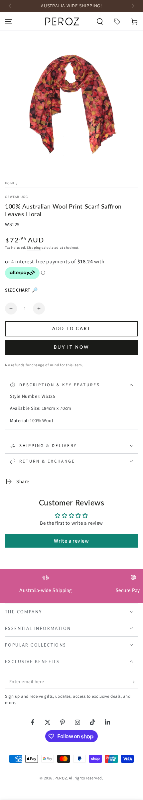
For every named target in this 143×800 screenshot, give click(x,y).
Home (10, 183)
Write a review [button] (71, 540)
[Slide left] (10, 6)
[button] (99, 21)
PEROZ (61, 777)
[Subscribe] (134, 681)
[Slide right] (132, 6)
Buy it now (71, 347)
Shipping (34, 247)
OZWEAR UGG (16, 197)
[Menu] (8, 21)
